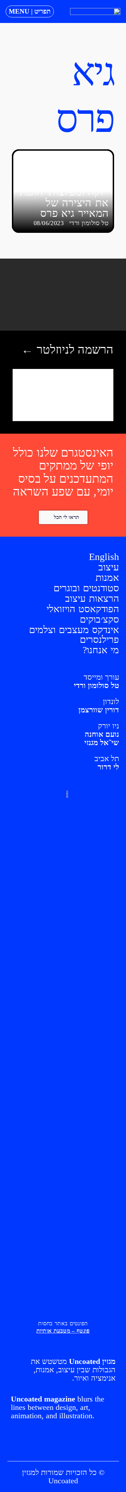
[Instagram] (78, 1441)
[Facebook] (92, 1441)
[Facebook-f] (63, 1441)
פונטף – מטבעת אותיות (63, 1331)
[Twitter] (48, 1441)
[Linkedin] (34, 1441)
